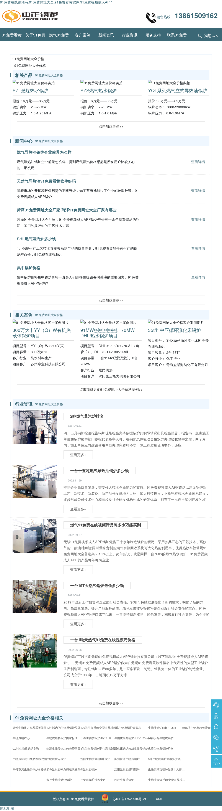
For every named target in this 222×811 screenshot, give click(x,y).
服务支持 (153, 35)
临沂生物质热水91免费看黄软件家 (65, 748)
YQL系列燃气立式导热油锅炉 (177, 90)
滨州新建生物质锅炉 (127, 759)
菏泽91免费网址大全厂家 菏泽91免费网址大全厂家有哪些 (66, 210)
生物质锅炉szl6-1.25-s (162, 727)
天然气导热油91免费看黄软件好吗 (46, 181)
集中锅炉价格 (28, 267)
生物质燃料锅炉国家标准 (61, 738)
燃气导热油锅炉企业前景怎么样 (44, 152)
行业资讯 (129, 35)
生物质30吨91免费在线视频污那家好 (32, 759)
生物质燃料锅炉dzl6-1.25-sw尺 (133, 738)
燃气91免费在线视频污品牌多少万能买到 (105, 525)
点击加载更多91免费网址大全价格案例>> (111, 389)
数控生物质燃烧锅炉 (59, 780)
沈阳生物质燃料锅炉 (127, 769)
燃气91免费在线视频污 (59, 41)
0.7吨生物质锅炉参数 (26, 748)
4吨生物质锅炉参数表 (127, 727)
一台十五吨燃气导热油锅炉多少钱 (99, 470)
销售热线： (187, 15)
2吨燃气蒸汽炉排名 (87, 416)
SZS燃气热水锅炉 (98, 90)
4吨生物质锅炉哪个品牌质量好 (99, 748)
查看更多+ (78, 454)
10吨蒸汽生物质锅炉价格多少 (31, 769)
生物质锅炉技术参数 (93, 780)
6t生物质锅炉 (88, 769)
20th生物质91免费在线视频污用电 (65, 769)
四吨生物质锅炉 (124, 780)
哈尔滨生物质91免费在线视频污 (201, 727)
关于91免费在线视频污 (35, 41)
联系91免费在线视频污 (177, 41)
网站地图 (7, 808)
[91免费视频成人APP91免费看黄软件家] (30, 15)
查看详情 (198, 161)
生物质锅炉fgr (21, 738)
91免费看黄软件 (12, 41)
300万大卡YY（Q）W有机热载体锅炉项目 (42, 333)
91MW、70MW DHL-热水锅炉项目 (107, 333)
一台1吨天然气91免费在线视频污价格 (102, 640)
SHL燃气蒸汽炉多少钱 (36, 239)
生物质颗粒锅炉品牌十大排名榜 (167, 769)
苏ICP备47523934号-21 (129, 798)
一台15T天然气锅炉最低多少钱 (97, 585)
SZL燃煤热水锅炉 (30, 90)
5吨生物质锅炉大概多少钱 (164, 759)
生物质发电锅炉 (56, 759)
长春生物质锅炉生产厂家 (95, 738)
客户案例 (82, 35)
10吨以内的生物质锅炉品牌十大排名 (65, 727)
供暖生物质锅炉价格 (160, 748)
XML (159, 798)
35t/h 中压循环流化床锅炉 (174, 330)
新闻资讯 (106, 35)
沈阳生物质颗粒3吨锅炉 (95, 759)
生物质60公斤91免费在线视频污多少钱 (167, 780)
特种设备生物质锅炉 (160, 738)
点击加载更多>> (111, 126)
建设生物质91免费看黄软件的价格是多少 (32, 727)
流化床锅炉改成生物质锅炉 (131, 748)
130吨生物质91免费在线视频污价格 (99, 727)
